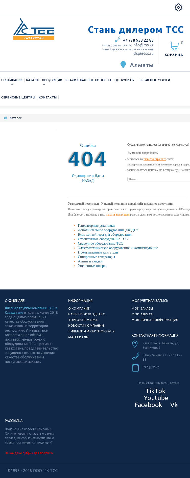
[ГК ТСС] (43, 29)
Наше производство (86, 314)
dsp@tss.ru (143, 53)
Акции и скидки (90, 261)
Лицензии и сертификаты (91, 331)
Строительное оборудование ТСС (103, 239)
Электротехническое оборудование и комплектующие (118, 248)
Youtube (155, 397)
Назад (88, 181)
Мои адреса (142, 314)
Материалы (78, 337)
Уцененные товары (92, 266)
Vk (173, 404)
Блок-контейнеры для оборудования (104, 234)
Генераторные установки (96, 225)
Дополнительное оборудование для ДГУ (108, 230)
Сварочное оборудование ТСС (100, 243)
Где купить (124, 80)
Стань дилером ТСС (136, 29)
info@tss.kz (143, 45)
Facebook (147, 404)
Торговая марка (83, 319)
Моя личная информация (155, 319)
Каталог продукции (44, 80)
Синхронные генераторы (96, 257)
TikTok (155, 390)
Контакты (48, 97)
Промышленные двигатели (98, 252)
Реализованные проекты (88, 80)
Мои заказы (142, 308)
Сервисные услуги (154, 80)
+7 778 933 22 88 (138, 40)
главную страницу (154, 159)
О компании (12, 80)
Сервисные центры (18, 97)
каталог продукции (117, 214)
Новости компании (86, 325)
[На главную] (5, 118)
